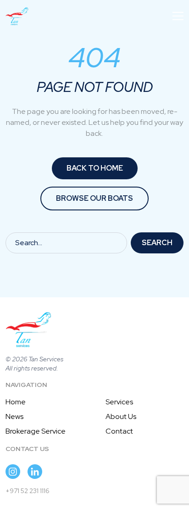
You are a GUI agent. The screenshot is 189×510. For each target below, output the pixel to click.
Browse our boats (94, 198)
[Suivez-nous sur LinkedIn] (35, 471)
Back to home (95, 168)
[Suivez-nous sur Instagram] (13, 471)
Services (119, 402)
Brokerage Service (36, 431)
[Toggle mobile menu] (177, 16)
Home (16, 402)
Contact (119, 431)
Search (157, 242)
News (14, 416)
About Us (121, 416)
